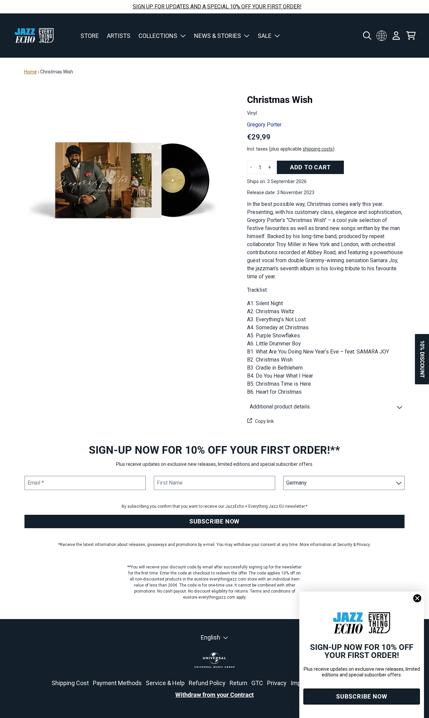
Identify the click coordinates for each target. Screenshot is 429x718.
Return (238, 682)
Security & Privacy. (354, 544)
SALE (264, 35)
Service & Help (165, 682)
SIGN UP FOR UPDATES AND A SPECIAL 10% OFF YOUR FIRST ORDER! (217, 6)
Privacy (277, 682)
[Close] (417, 598)
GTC (257, 682)
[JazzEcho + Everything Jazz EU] (34, 35)
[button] (326, 406)
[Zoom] (129, 180)
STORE (89, 35)
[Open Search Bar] (366, 35)
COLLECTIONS (157, 35)
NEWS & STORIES (217, 35)
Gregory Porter (264, 124)
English (210, 637)
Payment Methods (117, 682)
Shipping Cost (70, 682)
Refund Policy (207, 682)
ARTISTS (118, 35)
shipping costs (318, 149)
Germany (381, 35)
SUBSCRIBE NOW (214, 521)
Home (30, 71)
